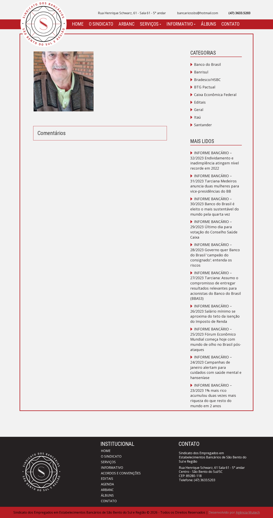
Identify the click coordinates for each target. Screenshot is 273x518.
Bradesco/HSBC (207, 79)
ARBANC (127, 24)
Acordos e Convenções (121, 473)
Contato (230, 24)
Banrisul (201, 72)
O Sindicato (101, 24)
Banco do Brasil (207, 64)
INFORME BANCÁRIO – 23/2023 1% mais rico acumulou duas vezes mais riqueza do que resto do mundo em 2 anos (213, 395)
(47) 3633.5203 (204, 480)
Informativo (179, 24)
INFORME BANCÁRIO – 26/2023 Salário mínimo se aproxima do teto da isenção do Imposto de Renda (215, 314)
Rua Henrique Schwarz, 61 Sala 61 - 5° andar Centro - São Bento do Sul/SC (212, 469)
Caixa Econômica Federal (215, 94)
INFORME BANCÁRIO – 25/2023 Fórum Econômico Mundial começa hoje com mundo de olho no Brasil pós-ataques (215, 339)
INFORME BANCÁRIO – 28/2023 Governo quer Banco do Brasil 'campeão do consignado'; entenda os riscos (215, 255)
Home (78, 24)
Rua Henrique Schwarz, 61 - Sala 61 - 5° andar (132, 13)
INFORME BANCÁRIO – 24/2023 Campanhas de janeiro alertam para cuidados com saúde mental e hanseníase (215, 367)
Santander (203, 124)
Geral (198, 109)
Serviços (149, 24)
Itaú (197, 117)
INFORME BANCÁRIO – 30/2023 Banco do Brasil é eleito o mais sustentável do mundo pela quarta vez (214, 206)
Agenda (107, 484)
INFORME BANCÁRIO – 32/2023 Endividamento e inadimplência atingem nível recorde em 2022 (214, 160)
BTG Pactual (204, 87)
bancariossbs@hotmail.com (197, 13)
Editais (200, 102)
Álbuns (208, 24)
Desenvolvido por (234, 512)
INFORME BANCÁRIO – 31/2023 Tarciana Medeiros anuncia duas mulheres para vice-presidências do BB (214, 183)
